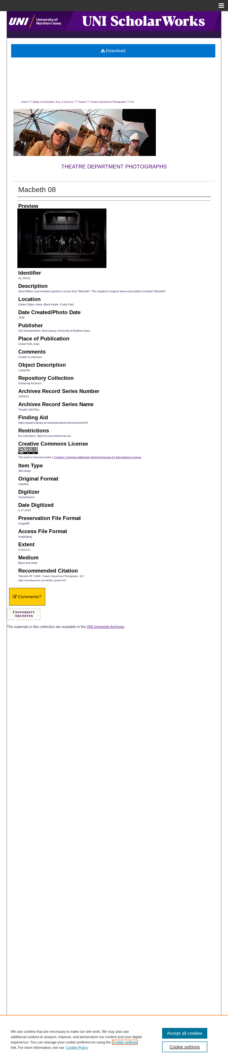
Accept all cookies (184, 1033)
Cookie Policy (77, 1048)
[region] (114, 1039)
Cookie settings (125, 1042)
